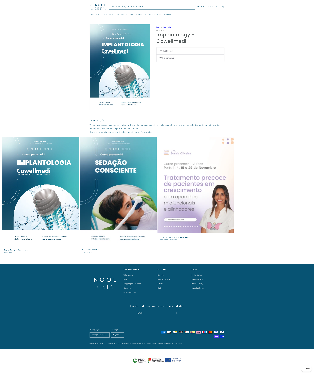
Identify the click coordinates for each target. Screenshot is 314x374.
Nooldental (167, 27)
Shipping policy (151, 343)
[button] (94, 14)
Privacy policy (125, 343)
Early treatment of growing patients (175, 237)
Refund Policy (197, 284)
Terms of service (137, 343)
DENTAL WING (163, 279)
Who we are (128, 275)
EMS (159, 288)
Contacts (127, 288)
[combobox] (152, 6)
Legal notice (178, 343)
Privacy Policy (197, 279)
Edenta (160, 284)
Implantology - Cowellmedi (16, 250)
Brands (160, 275)
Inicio (158, 27)
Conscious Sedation (91, 250)
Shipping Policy (197, 288)
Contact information (164, 343)
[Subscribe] (176, 313)
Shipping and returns (132, 284)
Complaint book (130, 292)
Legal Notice (196, 275)
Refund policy (113, 343)
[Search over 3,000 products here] (192, 6)
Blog (125, 279)
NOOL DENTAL (100, 343)
